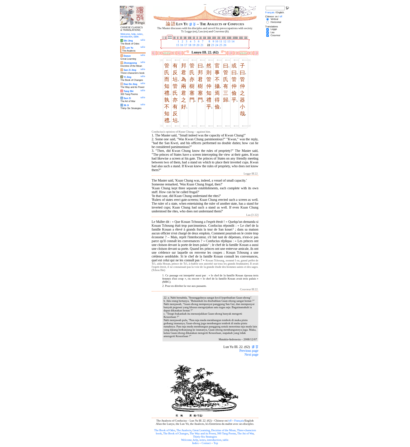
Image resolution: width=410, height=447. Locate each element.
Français (239, 420)
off (229, 420)
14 (232, 41)
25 (220, 45)
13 (228, 41)
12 (224, 41)
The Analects (183, 430)
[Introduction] (190, 24)
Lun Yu (129, 47)
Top (216, 443)
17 (185, 45)
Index (195, 443)
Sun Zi (127, 98)
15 (177, 45)
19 (193, 45)
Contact (206, 443)
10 (216, 41)
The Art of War (245, 433)
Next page (251, 354)
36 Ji (126, 105)
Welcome (186, 439)
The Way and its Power (203, 433)
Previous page (248, 350)
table (225, 439)
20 (197, 45)
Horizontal (276, 22)
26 (224, 45)
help (195, 439)
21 (202, 45)
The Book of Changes (175, 433)
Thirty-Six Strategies (205, 436)
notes (202, 439)
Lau (272, 32)
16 (181, 45)
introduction (214, 439)
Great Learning (201, 430)
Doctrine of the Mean (223, 430)
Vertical (274, 19)
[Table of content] (194, 24)
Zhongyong (130, 63)
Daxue (127, 56)
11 (220, 41)
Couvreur (275, 35)
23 (212, 45)
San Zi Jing (130, 70)
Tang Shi (128, 91)
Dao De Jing (130, 84)
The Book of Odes (164, 430)
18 (189, 45)
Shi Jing (128, 40)
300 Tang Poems (226, 433)
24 (216, 45)
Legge (274, 29)
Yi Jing (127, 77)
